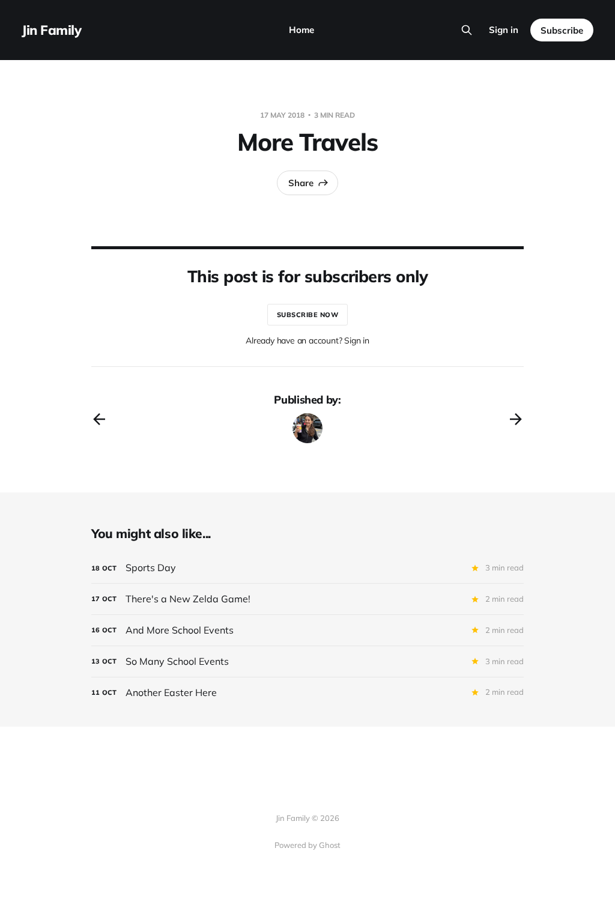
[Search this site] (467, 30)
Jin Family (52, 30)
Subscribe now (308, 314)
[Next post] (516, 419)
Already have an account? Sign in (307, 340)
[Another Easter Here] (307, 692)
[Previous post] (99, 419)
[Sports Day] (307, 567)
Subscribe (562, 30)
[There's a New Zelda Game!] (307, 599)
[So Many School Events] (307, 661)
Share (301, 183)
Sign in (503, 29)
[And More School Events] (307, 630)
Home (301, 29)
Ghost (330, 845)
